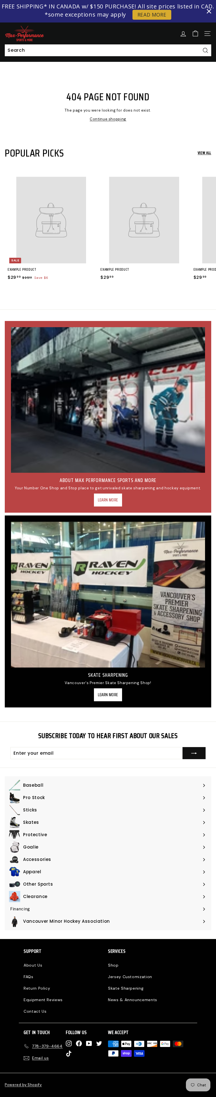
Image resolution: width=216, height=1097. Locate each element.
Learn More (108, 500)
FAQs (28, 976)
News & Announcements (132, 999)
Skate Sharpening (125, 988)
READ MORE (152, 14)
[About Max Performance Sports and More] (108, 400)
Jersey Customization (130, 976)
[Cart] (195, 33)
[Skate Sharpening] (108, 595)
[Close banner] (209, 11)
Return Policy (37, 988)
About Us (33, 965)
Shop (113, 965)
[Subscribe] (194, 753)
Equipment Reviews (43, 999)
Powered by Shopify (23, 1084)
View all (204, 153)
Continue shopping (108, 119)
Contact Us (35, 1011)
